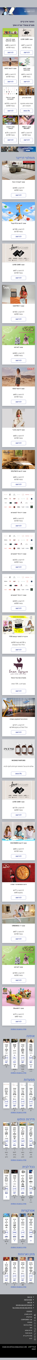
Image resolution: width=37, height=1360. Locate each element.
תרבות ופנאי (28, 1333)
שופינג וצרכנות (28, 1325)
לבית (30, 1338)
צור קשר (29, 1297)
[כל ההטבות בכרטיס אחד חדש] (18, 149)
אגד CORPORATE (26, 1320)
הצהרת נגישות (28, 1300)
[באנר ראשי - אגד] (18, 11)
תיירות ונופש (28, 1330)
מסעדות (29, 1322)
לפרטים (6, 1141)
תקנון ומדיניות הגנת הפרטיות (24, 1305)
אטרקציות (29, 1317)
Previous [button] (4, 1057)
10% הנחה (30, 1058)
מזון (31, 1328)
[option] (6, 1051)
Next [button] (34, 1057)
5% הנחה (26, 111)
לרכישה (27, 52)
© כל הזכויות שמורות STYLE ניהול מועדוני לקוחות (19, 1348)
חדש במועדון (28, 1314)
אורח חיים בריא (27, 1336)
